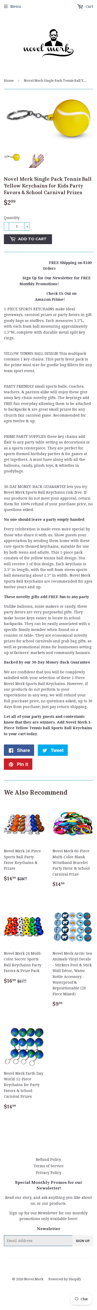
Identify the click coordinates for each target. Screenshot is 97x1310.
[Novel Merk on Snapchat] (70, 1265)
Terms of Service (49, 1166)
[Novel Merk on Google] (52, 1265)
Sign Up (83, 1241)
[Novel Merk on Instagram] (61, 1265)
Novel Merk (33, 1279)
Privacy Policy (48, 1173)
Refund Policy (48, 1159)
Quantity (12, 218)
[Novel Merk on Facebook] (33, 1265)
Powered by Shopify (64, 1279)
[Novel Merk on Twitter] (24, 1265)
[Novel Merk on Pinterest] (42, 1265)
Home (9, 80)
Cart (89, 6)
